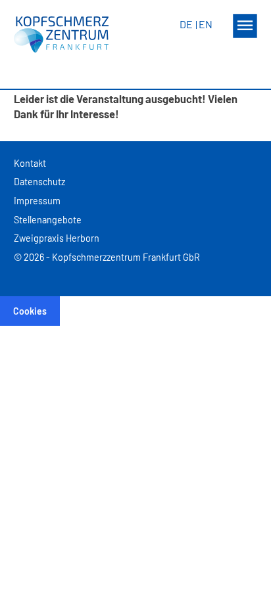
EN (205, 24)
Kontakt (30, 163)
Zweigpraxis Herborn (56, 238)
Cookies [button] (30, 311)
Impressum (37, 200)
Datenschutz (39, 181)
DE (186, 24)
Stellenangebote (48, 219)
